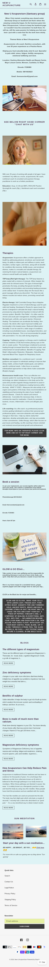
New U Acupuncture (12, 4)
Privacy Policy (10, 893)
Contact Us (9, 882)
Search (7, 876)
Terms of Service (11, 905)
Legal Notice (9, 888)
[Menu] (45, 4)
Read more (8, 663)
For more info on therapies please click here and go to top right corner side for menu (24, 433)
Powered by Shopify (33, 959)
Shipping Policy (10, 899)
